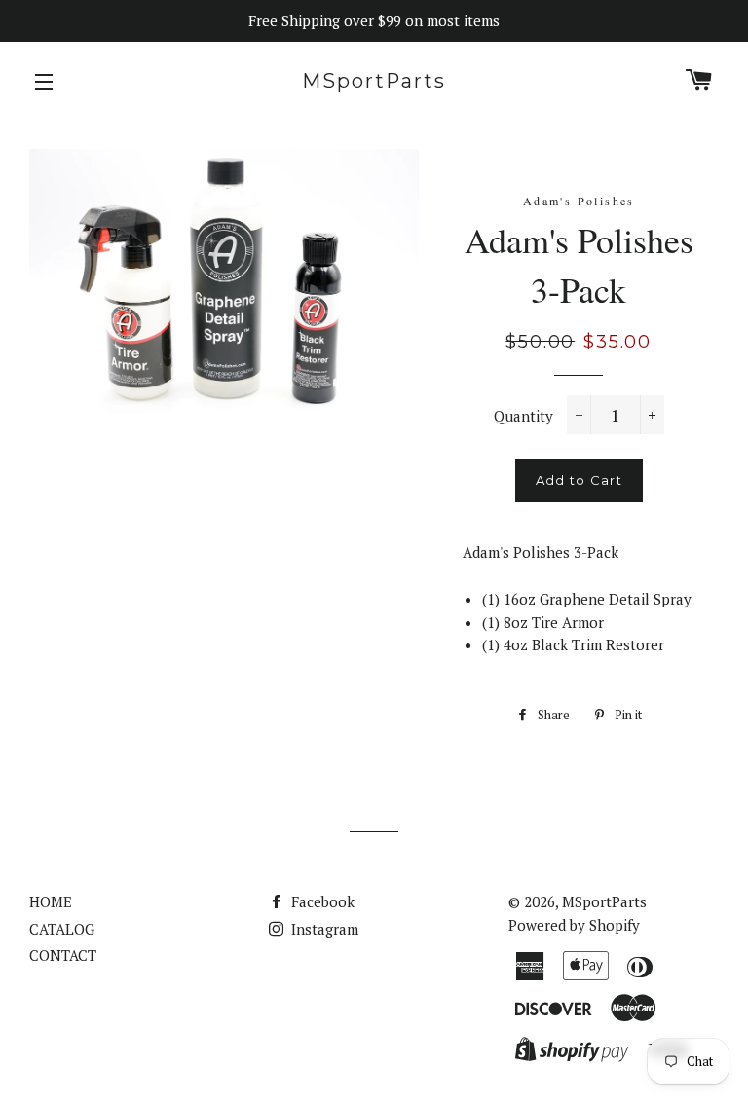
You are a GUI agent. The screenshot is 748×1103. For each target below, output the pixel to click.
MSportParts (374, 80)
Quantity (523, 415)
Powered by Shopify (574, 925)
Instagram (322, 928)
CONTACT (62, 955)
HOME (50, 901)
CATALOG (61, 928)
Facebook (321, 901)
